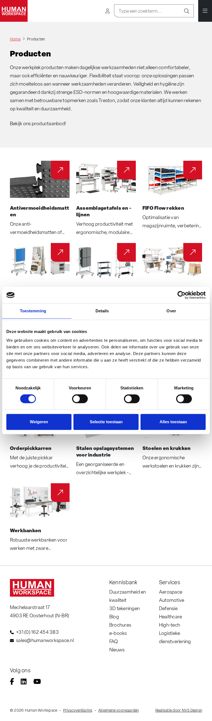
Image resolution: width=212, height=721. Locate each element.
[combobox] (147, 10)
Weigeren (39, 421)
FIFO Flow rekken (163, 207)
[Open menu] (205, 11)
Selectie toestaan (106, 421)
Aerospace (170, 592)
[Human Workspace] (14, 11)
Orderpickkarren (31, 448)
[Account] (107, 11)
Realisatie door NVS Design (178, 710)
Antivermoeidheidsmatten (39, 211)
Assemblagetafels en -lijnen (103, 211)
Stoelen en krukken (166, 448)
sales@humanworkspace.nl (45, 640)
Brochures (120, 625)
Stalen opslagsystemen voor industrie (105, 451)
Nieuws (116, 649)
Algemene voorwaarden (118, 710)
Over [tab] (171, 310)
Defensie (168, 608)
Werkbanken (25, 530)
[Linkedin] (23, 682)
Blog (114, 616)
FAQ (113, 641)
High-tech (169, 625)
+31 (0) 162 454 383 (37, 632)
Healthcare (170, 616)
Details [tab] (102, 310)
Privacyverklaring (77, 710)
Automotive (171, 600)
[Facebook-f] (12, 682)
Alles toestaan (173, 421)
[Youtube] (37, 682)
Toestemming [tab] (33, 310)
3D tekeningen (124, 608)
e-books (118, 633)
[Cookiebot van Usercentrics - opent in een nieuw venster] (181, 295)
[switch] (80, 398)
